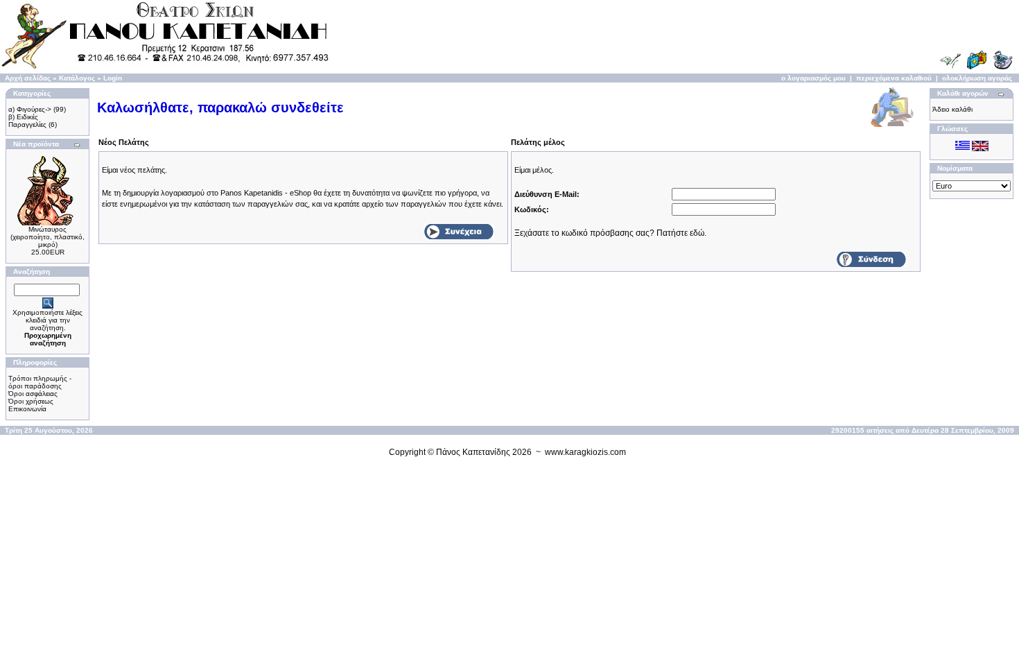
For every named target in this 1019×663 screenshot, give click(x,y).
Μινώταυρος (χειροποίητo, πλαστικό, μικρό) (47, 236)
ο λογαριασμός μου (813, 78)
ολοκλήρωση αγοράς (977, 78)
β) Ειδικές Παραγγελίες (27, 120)
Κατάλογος (77, 78)
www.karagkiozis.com (585, 452)
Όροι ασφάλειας (33, 393)
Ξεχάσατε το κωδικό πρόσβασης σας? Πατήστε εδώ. (610, 233)
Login (112, 78)
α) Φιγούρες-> (29, 109)
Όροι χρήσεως (30, 401)
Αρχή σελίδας (28, 78)
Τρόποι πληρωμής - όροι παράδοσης (39, 382)
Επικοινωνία (27, 409)
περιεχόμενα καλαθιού (894, 78)
